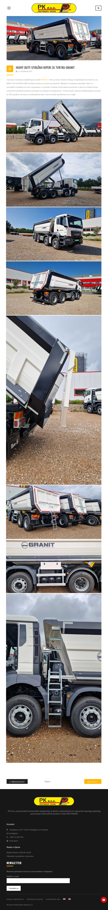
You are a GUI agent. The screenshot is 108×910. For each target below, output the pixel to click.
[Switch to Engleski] (69, 899)
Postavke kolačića (35, 899)
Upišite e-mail (13, 876)
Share (47, 781)
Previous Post (18, 782)
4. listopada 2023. (25, 71)
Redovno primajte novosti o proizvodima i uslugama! (30, 871)
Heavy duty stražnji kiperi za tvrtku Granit (45, 67)
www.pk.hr (13, 841)
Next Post (92, 782)
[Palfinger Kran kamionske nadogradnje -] (54, 8)
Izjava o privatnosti (15, 899)
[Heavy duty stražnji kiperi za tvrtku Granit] (54, 38)
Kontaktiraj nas (53, 899)
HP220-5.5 (45, 80)
